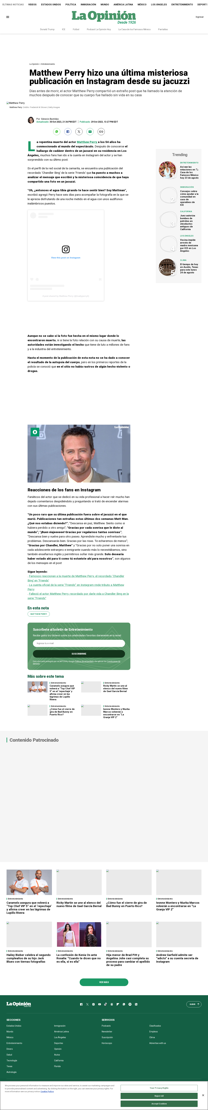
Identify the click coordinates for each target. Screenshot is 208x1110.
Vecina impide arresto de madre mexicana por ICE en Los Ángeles (189, 245)
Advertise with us (157, 1043)
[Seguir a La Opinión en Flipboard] (118, 1004)
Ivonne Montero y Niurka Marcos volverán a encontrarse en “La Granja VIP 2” (116, 713)
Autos (57, 1055)
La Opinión (34, 64)
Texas (9, 1066)
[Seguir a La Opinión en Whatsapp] (124, 1004)
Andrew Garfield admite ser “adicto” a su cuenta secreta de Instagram (177, 958)
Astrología (11, 1072)
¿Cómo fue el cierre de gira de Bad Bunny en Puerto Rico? (62, 712)
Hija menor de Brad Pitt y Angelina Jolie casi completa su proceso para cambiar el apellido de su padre (128, 960)
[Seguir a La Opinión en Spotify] (130, 1004)
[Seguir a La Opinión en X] (87, 1004)
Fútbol (76, 29)
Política (70, 4)
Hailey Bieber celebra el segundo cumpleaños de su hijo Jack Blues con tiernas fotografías (29, 958)
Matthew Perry (87, 142)
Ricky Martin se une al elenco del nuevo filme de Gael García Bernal (115, 688)
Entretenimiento (182, 4)
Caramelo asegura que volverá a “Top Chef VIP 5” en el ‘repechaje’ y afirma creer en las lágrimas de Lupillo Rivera (62, 692)
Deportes (58, 1043)
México (142, 4)
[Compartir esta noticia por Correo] (90, 131)
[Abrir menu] (7, 17)
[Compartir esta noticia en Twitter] (79, 131)
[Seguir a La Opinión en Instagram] (93, 1004)
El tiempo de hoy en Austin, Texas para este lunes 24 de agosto (189, 268)
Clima (183, 260)
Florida (57, 1066)
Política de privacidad (84, 661)
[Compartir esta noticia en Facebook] (67, 131)
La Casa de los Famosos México (134, 29)
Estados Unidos (51, 4)
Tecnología (12, 1060)
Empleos (153, 1031)
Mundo (105, 4)
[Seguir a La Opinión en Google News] (112, 1004)
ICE (63, 29)
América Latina (123, 4)
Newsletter (107, 1031)
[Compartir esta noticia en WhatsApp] (56, 131)
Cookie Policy (47, 1091)
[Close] (203, 1095)
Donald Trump (47, 29)
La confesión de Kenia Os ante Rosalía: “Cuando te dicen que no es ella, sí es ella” (78, 958)
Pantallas (163, 29)
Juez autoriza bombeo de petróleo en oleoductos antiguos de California (187, 222)
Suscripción (107, 1037)
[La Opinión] (104, 17)
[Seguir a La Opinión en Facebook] (81, 1004)
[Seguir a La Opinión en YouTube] (100, 1004)
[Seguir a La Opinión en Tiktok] (106, 1004)
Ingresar (200, 17)
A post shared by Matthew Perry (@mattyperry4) (65, 296)
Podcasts (106, 1026)
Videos (32, 4)
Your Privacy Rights (159, 1088)
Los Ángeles (159, 4)
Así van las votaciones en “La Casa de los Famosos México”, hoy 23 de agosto (190, 172)
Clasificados (155, 1026)
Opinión (58, 1049)
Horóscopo (107, 1043)
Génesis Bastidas (50, 119)
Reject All (159, 1096)
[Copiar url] (101, 131)
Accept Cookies (159, 1104)
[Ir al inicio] (19, 1004)
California (186, 211)
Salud (9, 1055)
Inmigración (88, 4)
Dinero (10, 1049)
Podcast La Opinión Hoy (99, 29)
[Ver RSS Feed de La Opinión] (136, 1004)
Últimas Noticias (13, 4)
